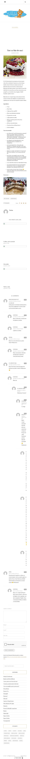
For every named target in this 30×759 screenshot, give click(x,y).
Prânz (5, 740)
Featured (5, 696)
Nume (5, 624)
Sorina (11, 210)
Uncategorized (6, 720)
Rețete (4, 711)
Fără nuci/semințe (14, 735)
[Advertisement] (15, 39)
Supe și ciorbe (6, 716)
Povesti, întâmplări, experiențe (10, 708)
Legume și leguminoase (8, 701)
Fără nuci (6, 735)
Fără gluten (14, 733)
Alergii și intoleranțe (7, 676)
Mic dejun (6, 198)
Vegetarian (13, 198)
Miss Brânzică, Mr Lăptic (8, 703)
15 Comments (6, 203)
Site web (5, 635)
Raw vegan (15, 740)
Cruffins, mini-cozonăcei (9, 241)
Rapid (10, 740)
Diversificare (6, 688)
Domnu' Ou (5, 691)
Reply (25, 299)
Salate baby (5, 713)
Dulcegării (15, 27)
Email (5, 630)
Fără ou (22, 735)
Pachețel (20, 738)
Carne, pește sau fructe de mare (10, 681)
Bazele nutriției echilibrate (9, 679)
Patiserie (5, 706)
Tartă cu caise (6, 286)
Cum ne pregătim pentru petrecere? (11, 686)
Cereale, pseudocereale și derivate (10, 683)
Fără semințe (7, 738)
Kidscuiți (5, 698)
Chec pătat (6, 264)
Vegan (21, 740)
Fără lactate (21, 733)
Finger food (7, 733)
